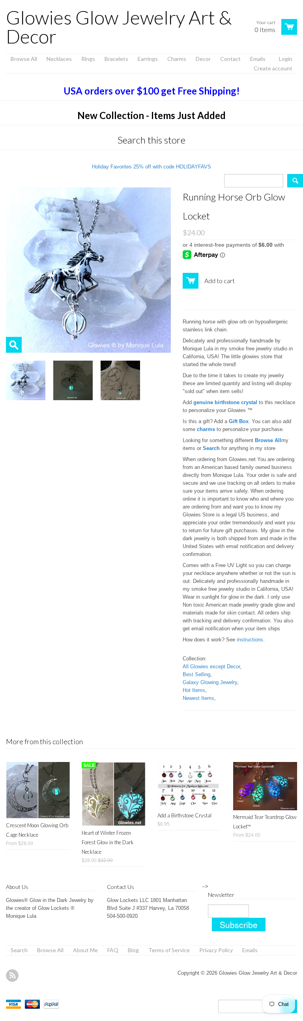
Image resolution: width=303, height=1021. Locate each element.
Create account (273, 68)
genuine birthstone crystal (225, 402)
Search (211, 448)
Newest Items (198, 698)
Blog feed (12, 975)
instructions (250, 640)
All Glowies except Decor (211, 666)
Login (285, 58)
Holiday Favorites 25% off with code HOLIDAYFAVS (151, 167)
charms (206, 429)
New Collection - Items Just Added (151, 115)
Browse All (268, 440)
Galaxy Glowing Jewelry (210, 682)
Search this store (151, 140)
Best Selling (196, 674)
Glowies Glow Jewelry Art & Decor (119, 27)
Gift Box (239, 421)
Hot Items (194, 690)
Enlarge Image (14, 345)
